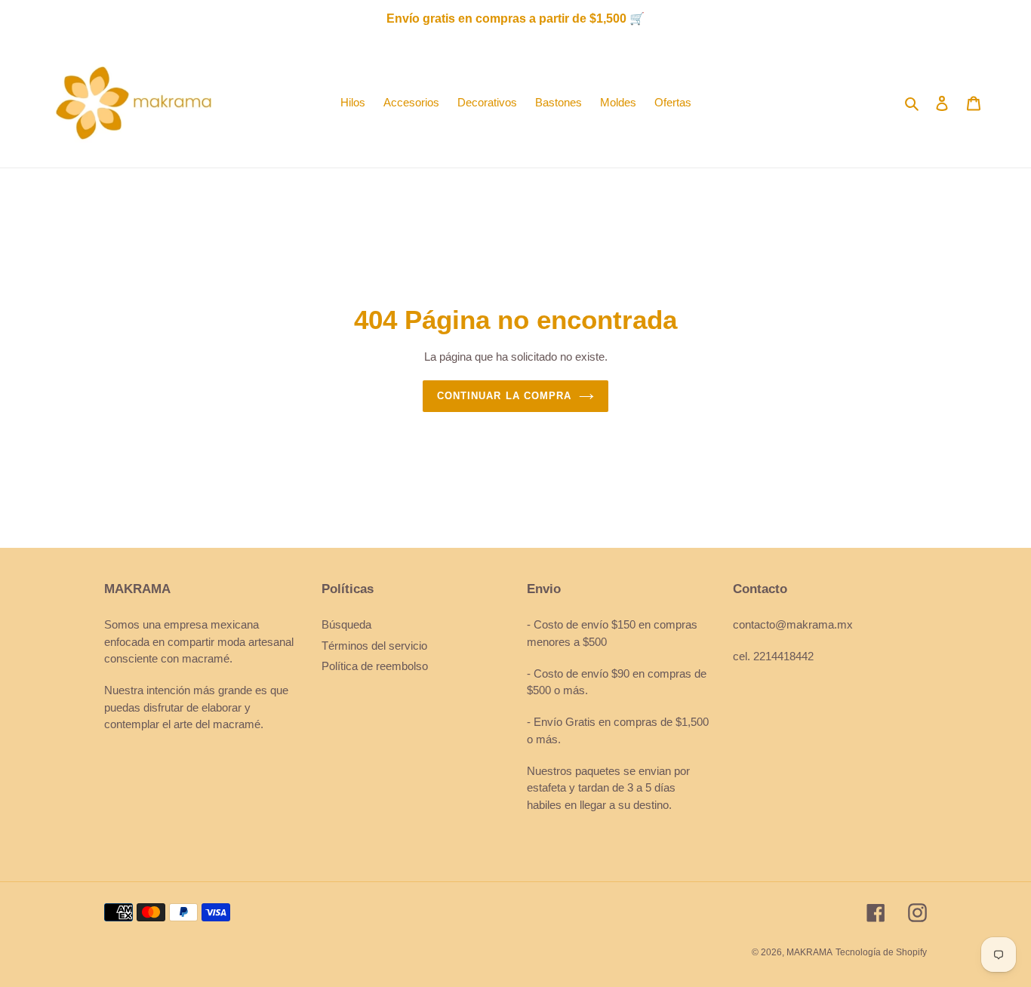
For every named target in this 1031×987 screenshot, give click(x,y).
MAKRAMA (809, 952)
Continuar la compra (504, 395)
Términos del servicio (374, 645)
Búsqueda (346, 624)
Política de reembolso (375, 666)
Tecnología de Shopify (881, 952)
